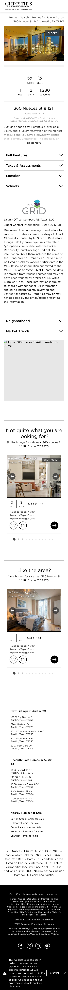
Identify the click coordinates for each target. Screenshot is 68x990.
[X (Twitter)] (30, 947)
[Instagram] (38, 947)
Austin (52, 118)
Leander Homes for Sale (24, 835)
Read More (34, 142)
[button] (34, 370)
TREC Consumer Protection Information (34, 924)
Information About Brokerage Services (34, 919)
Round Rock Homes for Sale (27, 831)
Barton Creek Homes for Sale (27, 819)
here (17, 986)
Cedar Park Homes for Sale (26, 827)
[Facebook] (21, 947)
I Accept (54, 973)
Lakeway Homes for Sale (25, 823)
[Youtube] (47, 947)
